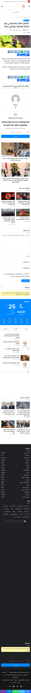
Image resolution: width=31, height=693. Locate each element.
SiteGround (15, 677)
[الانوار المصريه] (23, 6)
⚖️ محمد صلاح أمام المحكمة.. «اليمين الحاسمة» (23, 218)
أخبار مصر (26, 453)
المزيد (27, 472)
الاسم (28, 256)
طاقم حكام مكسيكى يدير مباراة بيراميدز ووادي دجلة (15, 86)
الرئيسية (26, 17)
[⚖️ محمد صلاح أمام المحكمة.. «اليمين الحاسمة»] (23, 212)
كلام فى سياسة (25, 489)
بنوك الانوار (26, 475)
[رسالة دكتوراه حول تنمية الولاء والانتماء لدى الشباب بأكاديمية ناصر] (25, 358)
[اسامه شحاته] (15, 12)
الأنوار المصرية (26, 508)
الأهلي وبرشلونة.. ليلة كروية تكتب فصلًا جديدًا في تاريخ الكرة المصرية (8, 202)
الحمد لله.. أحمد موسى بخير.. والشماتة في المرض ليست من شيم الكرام (8, 412)
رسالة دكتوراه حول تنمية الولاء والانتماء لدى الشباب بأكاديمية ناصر (11, 357)
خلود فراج (6, 508)
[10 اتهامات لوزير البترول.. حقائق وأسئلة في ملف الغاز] (8, 424)
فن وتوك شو (26, 487)
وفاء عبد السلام (18, 516)
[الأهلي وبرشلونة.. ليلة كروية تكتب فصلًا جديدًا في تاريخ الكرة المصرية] (8, 196)
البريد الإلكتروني (26, 262)
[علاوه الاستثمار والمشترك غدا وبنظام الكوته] (25, 351)
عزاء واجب (27, 514)
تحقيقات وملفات (25, 477)
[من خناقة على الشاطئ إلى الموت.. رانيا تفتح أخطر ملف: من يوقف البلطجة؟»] (23, 424)
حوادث (27, 480)
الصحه (27, 467)
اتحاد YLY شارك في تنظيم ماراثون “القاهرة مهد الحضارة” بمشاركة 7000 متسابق (9, 220)
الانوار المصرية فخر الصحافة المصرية (11, 363)
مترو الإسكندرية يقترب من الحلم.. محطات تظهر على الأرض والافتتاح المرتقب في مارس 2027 (23, 413)
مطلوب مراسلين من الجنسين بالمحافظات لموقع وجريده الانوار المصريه (11, 336)
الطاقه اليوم (26, 470)
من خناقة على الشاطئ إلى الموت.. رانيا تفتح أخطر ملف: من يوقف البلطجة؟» (23, 431)
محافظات (26, 492)
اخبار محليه (26, 457)
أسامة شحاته (12, 506)
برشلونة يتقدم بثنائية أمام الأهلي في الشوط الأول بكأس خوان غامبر (23, 202)
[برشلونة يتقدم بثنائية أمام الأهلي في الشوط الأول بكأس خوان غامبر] (23, 196)
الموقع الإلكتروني (26, 268)
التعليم (27, 465)
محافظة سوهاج (14, 514)
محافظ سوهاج (6, 514)
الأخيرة (15, 329)
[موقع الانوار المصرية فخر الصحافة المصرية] (25, 344)
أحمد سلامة (27, 506)
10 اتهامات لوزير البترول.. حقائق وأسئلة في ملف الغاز (9, 431)
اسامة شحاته (5, 506)
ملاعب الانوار (21, 17)
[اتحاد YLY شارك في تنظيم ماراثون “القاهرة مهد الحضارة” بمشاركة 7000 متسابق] (8, 212)
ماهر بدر (20, 514)
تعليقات (5, 329)
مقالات (27, 494)
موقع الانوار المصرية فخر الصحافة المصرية (11, 343)
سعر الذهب (20, 511)
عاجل (27, 484)
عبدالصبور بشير (7, 511)
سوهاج (14, 511)
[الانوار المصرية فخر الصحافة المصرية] (25, 365)
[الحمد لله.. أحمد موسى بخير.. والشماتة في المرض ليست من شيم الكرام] (8, 405)
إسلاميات (27, 455)
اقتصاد (27, 460)
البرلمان (27, 462)
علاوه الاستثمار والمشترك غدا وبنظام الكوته (12, 350)
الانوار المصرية (18, 508)
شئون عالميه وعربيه (24, 482)
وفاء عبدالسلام (26, 516)
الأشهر (26, 329)
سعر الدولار (26, 511)
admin (26, 30)
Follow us (27, 643)
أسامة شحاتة (19, 506)
